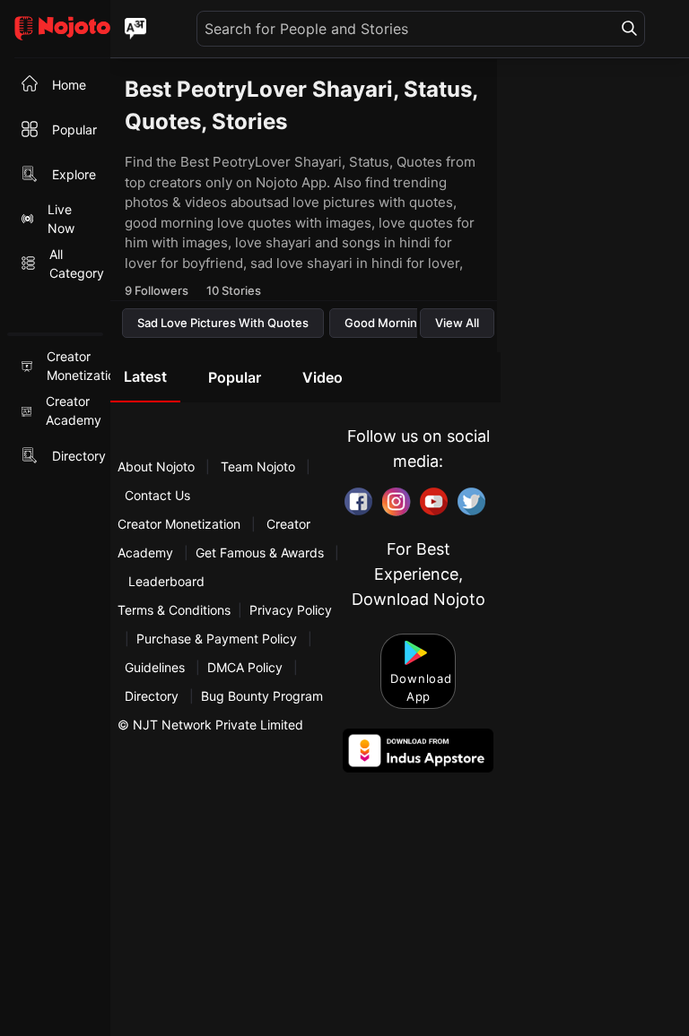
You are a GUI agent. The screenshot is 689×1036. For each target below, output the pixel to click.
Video (322, 377)
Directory (152, 696)
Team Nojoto (258, 466)
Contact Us (157, 495)
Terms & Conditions (174, 609)
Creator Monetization (181, 523)
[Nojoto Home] (55, 29)
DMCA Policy (245, 667)
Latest (145, 376)
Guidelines (155, 667)
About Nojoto (158, 466)
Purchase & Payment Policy (216, 638)
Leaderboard (166, 581)
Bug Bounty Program (262, 696)
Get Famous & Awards (260, 552)
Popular (234, 377)
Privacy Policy (290, 609)
